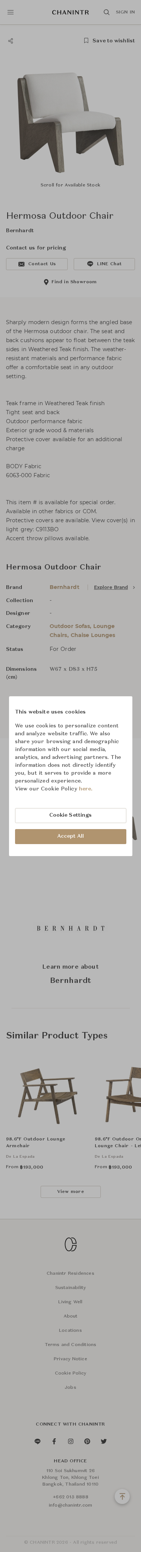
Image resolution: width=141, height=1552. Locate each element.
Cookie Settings (70, 815)
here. (86, 789)
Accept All (70, 836)
